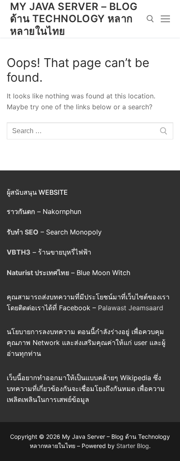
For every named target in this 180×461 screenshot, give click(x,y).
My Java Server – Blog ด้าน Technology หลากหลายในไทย (73, 18)
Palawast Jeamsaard (130, 308)
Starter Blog (132, 445)
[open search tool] (150, 19)
